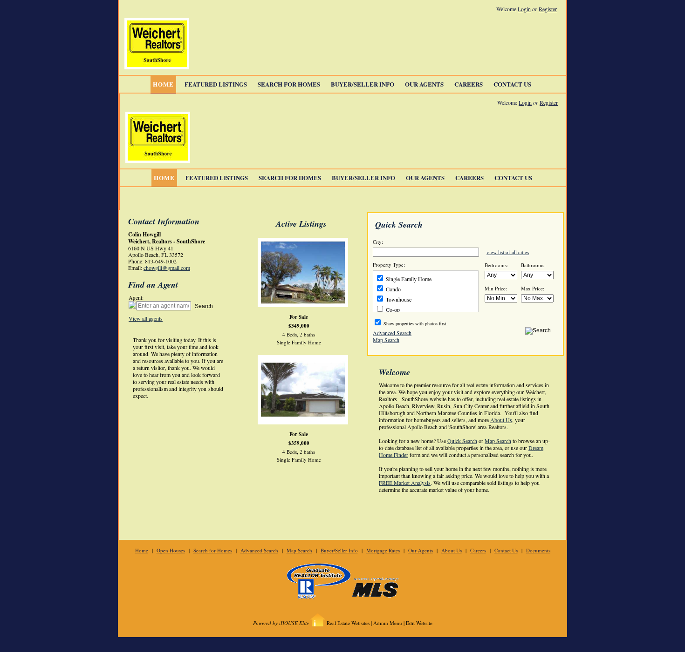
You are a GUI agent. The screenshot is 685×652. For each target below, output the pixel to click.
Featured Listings (216, 84)
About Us (501, 419)
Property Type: (389, 265)
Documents (538, 550)
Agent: (136, 297)
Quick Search (462, 440)
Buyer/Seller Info (362, 84)
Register (548, 9)
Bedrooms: (496, 265)
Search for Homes (289, 84)
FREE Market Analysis (405, 482)
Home (163, 84)
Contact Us (512, 84)
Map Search (386, 339)
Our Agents (424, 84)
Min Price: (496, 288)
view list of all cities (507, 252)
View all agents (146, 318)
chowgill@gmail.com (167, 267)
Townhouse (397, 299)
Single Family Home (408, 278)
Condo (392, 289)
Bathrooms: (533, 265)
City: (378, 242)
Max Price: (532, 288)
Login (524, 9)
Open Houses (171, 550)
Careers (468, 84)
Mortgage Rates (383, 550)
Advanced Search (392, 332)
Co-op (392, 309)
